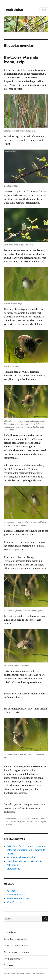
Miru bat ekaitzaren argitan (21, 857)
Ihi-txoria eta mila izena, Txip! (21, 59)
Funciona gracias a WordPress (30, 974)
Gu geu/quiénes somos (16, 952)
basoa (26, 819)
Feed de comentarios (18, 898)
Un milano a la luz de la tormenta (24, 861)
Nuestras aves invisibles (16, 945)
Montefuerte (27, 821)
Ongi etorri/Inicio (13, 959)
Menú (44, 10)
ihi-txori (9, 821)
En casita (8, 965)
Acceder (11, 891)
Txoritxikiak (13, 10)
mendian (17, 821)
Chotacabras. (14, 868)
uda (35, 821)
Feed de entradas (16, 894)
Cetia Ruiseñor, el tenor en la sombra (26, 846)
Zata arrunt (13, 865)
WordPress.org (15, 902)
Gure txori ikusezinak (39, 819)
